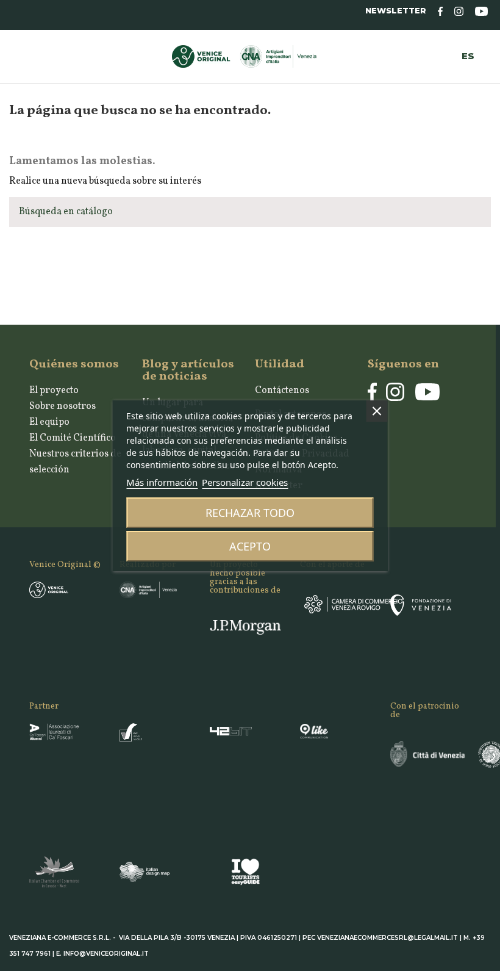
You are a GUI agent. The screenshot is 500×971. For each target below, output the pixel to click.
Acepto (250, 546)
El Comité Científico (72, 438)
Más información (162, 482)
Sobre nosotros (62, 406)
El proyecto (54, 390)
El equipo (49, 422)
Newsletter (395, 10)
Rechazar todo (250, 512)
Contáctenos (282, 390)
